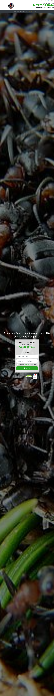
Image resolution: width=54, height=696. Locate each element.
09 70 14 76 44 (44, 5)
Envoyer (27, 368)
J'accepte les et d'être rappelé (27, 364)
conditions (27, 364)
